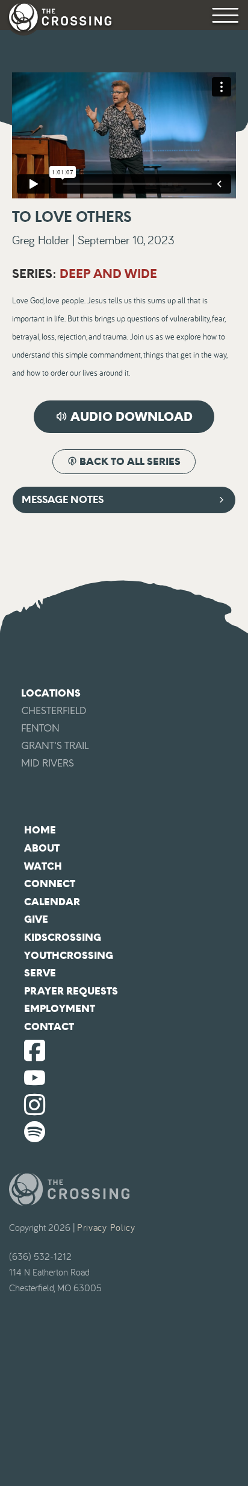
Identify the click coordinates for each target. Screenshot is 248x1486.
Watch (43, 866)
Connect (49, 884)
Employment (59, 1008)
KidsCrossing (62, 937)
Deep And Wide (108, 274)
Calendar (52, 902)
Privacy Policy (106, 1228)
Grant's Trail (54, 745)
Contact (49, 1026)
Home (40, 830)
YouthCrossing (68, 955)
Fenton (40, 728)
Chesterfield (54, 710)
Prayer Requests (71, 991)
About (42, 848)
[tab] (124, 500)
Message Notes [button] (63, 499)
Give (36, 919)
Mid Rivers (47, 763)
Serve (40, 973)
